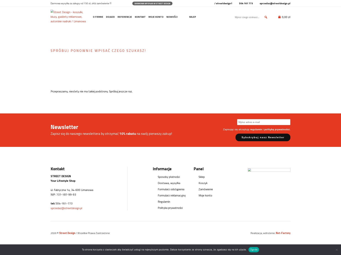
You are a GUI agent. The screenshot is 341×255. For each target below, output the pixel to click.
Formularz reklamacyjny (172, 195)
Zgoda (253, 249)
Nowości (172, 17)
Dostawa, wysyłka (169, 183)
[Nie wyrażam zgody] (336, 249)
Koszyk (203, 183)
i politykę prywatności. (276, 129)
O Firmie (98, 17)
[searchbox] (251, 17)
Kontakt (140, 17)
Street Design (67, 233)
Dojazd (110, 17)
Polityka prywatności (170, 208)
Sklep (192, 17)
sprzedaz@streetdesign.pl (66, 208)
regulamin (256, 129)
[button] (265, 17)
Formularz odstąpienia (171, 189)
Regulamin (164, 201)
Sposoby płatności (169, 177)
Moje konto (156, 17)
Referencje (125, 17)
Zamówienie (206, 189)
